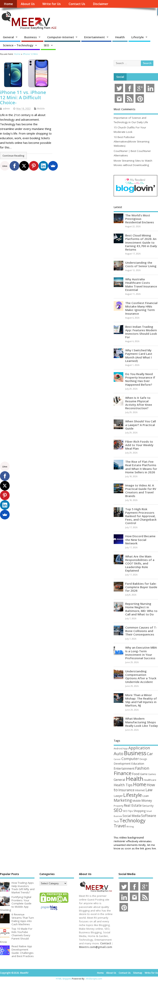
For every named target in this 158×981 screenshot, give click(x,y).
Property (118, 805)
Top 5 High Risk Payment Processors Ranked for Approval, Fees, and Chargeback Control (141, 516)
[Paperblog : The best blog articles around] (49, 910)
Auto (118, 753)
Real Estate (133, 805)
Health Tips (123, 785)
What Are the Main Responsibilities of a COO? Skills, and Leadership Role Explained (139, 563)
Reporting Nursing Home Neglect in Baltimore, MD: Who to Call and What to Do (141, 609)
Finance (122, 773)
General (8, 37)
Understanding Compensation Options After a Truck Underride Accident (140, 676)
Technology (132, 820)
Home (8, 4)
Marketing (123, 800)
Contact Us (77, 4)
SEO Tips (128, 811)
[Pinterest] (34, 166)
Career (117, 759)
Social (120, 77)
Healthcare (150, 780)
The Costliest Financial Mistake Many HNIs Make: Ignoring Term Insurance (141, 308)
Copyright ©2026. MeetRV (14, 972)
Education (137, 763)
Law (148, 789)
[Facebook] (14, 166)
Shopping (140, 811)
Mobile (41, 108)
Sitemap (137, 972)
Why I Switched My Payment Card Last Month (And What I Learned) (138, 355)
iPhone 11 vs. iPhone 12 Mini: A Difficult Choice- (23, 97)
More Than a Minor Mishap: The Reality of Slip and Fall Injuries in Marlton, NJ (141, 700)
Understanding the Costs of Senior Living (140, 264)
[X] (24, 166)
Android (118, 748)
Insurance (126, 790)
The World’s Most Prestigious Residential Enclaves (139, 218)
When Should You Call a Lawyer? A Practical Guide (140, 424)
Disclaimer (100, 4)
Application (139, 748)
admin (6, 108)
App (125, 748)
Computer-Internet (60, 37)
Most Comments (124, 109)
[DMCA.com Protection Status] (54, 902)
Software (148, 815)
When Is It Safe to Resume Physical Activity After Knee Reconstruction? (138, 403)
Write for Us (51, 4)
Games (152, 774)
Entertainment (94, 37)
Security (148, 805)
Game (144, 774)
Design (143, 759)
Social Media (131, 816)
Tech (116, 821)
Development (122, 763)
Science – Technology (18, 45)
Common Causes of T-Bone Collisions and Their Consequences (141, 630)
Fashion (142, 768)
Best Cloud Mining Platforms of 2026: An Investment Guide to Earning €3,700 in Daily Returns (141, 242)
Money (146, 800)
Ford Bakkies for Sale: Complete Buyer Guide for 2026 (141, 587)
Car (150, 753)
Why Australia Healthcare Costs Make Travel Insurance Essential (141, 284)
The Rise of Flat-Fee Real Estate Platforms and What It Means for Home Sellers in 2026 (141, 467)
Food (136, 774)
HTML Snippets (63, 978)
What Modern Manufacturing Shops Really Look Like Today (141, 722)
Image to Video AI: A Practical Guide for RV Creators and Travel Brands (140, 490)
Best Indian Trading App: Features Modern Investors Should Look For (141, 332)
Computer (130, 758)
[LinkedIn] (43, 166)
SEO (46, 45)
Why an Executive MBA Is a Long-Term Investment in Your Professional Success (141, 653)
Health (120, 37)
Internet (140, 790)
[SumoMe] (53, 166)
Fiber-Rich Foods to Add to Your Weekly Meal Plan (139, 445)
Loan (145, 796)
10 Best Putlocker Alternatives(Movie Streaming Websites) (131, 141)
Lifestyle (137, 37)
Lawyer (118, 796)
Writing (130, 826)
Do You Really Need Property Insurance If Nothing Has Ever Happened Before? (140, 379)
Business (30, 37)
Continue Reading (13, 155)
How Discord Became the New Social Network (140, 539)
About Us (28, 4)
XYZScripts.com (94, 978)
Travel (120, 826)
